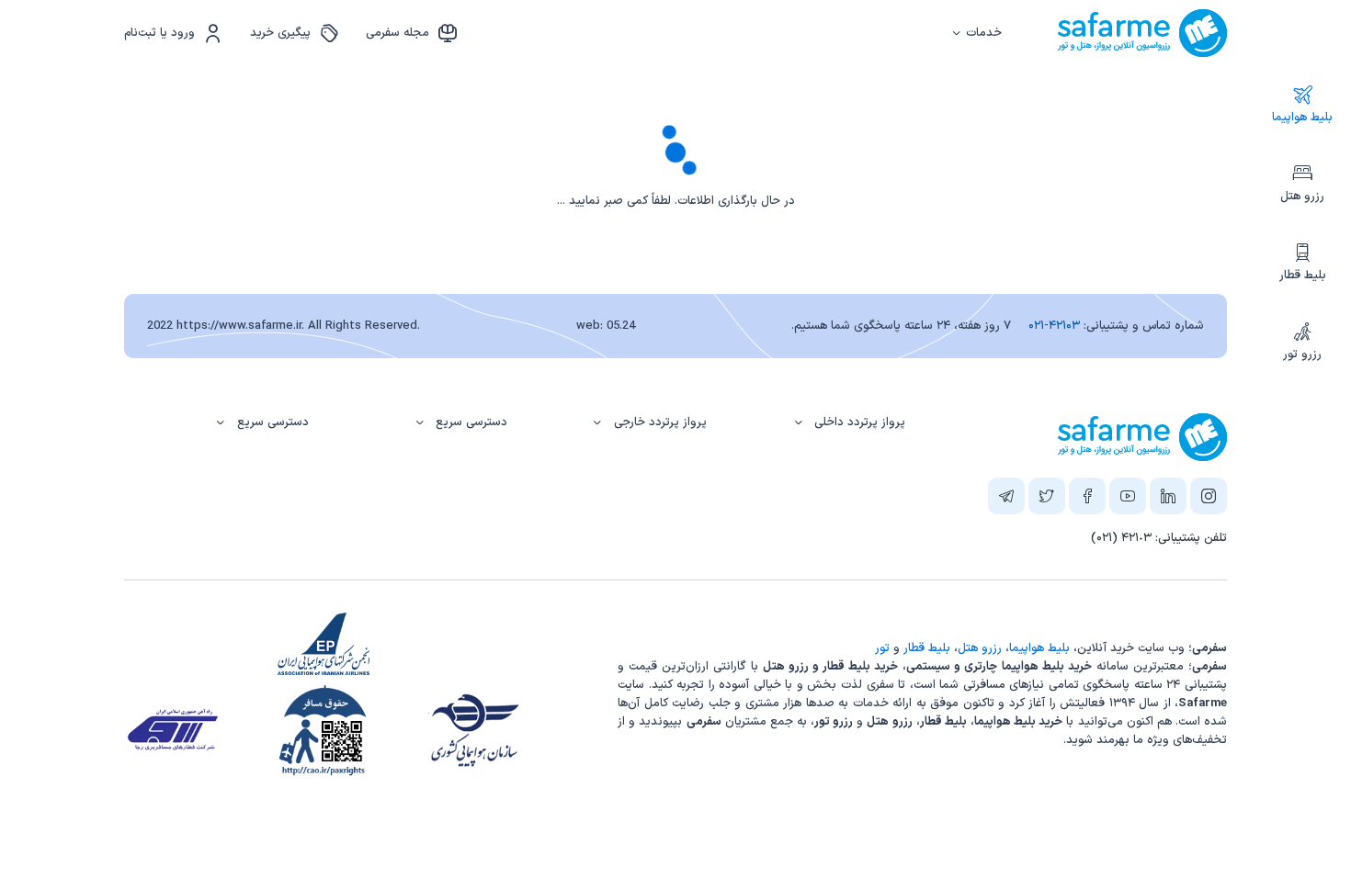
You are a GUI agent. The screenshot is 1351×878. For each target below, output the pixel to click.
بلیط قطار (1302, 275)
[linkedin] (1168, 499)
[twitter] (1046, 499)
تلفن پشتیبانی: (1159, 538)
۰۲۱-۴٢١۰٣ (1054, 326)
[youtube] (1127, 499)
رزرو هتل (1302, 196)
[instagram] (1208, 499)
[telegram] (1006, 499)
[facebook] (1087, 499)
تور (882, 648)
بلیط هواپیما (1302, 117)
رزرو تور (1302, 354)
